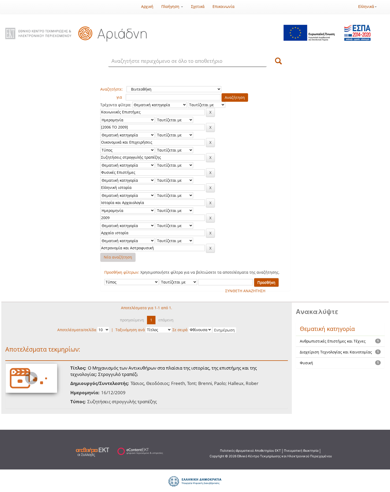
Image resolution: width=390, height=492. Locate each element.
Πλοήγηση (170, 6)
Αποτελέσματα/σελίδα (76, 329)
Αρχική (147, 6)
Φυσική (306, 362)
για (119, 97)
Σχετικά (198, 6)
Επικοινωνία (224, 6)
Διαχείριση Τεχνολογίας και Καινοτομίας (336, 351)
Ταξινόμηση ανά (130, 329)
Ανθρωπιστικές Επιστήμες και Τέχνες (333, 341)
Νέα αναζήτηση (118, 257)
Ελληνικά (366, 6)
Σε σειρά (180, 329)
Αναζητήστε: (111, 89)
